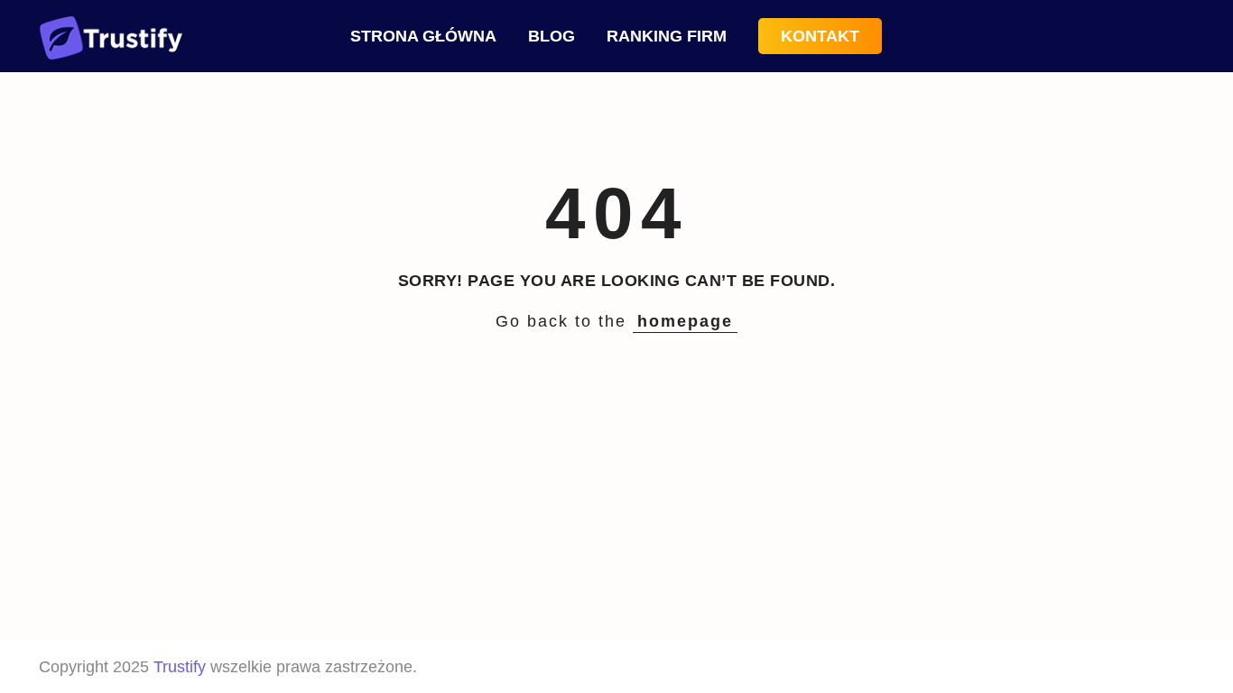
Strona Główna (423, 36)
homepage (685, 321)
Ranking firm (667, 36)
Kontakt (820, 36)
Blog (551, 36)
